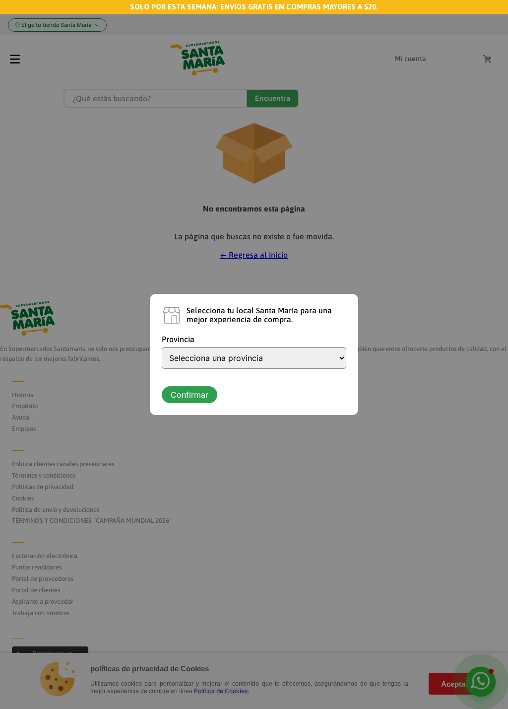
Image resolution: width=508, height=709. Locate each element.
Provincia (178, 339)
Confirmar (189, 395)
